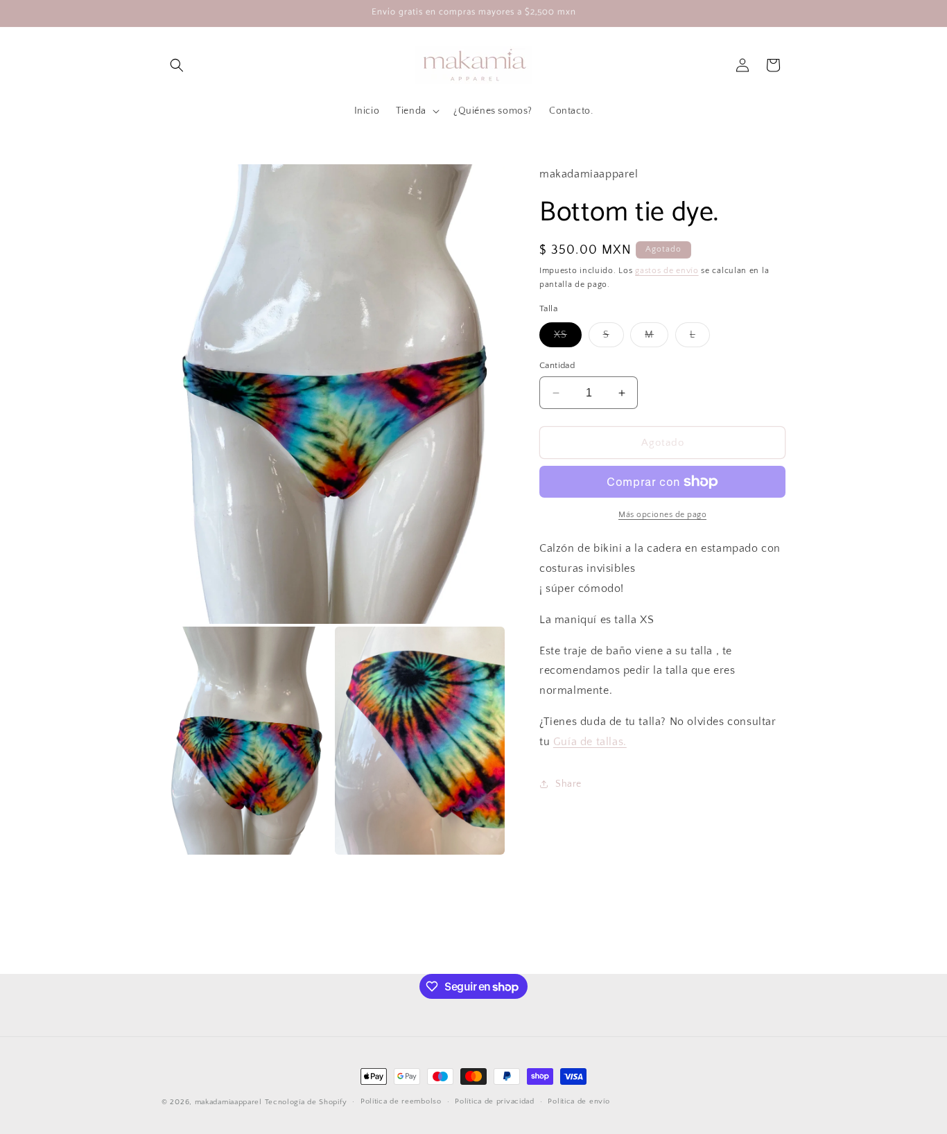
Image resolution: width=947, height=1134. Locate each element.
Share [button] (568, 784)
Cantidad (557, 365)
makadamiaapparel (228, 1102)
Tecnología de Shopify (306, 1102)
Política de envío (578, 1102)
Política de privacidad (494, 1102)
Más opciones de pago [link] (662, 514)
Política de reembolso (401, 1102)
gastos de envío (667, 269)
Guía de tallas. (590, 741)
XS (568, 338)
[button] (177, 65)
